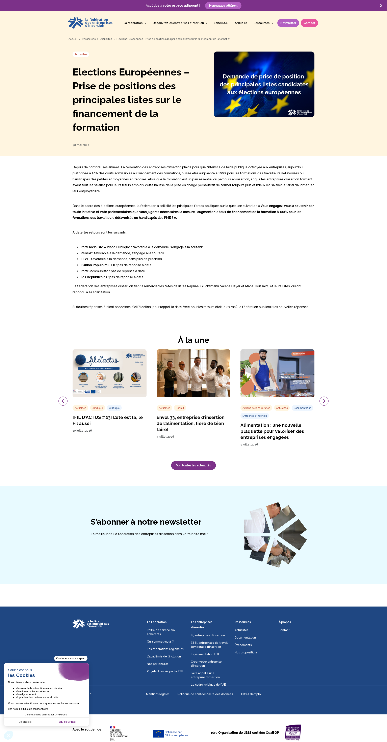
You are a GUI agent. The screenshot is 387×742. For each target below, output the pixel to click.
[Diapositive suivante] (324, 401)
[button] (144, 23)
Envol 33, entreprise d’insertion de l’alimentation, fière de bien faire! (191, 423)
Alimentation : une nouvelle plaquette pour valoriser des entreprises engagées (272, 431)
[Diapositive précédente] (63, 401)
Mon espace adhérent (223, 5)
